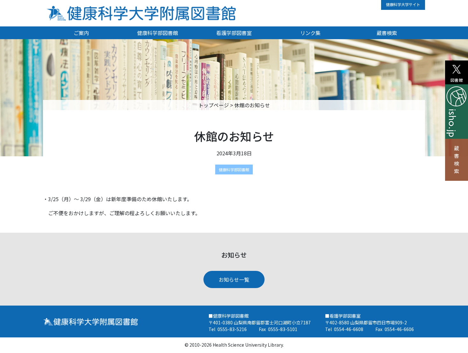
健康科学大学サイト (403, 4)
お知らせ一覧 (234, 279)
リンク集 (310, 33)
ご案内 (81, 33)
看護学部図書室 (234, 33)
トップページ (213, 105)
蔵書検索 (456, 159)
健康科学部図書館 (157, 33)
